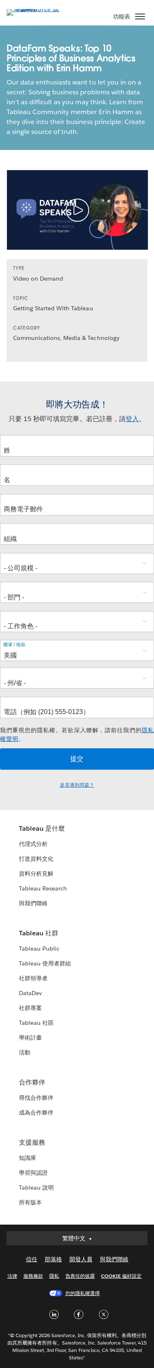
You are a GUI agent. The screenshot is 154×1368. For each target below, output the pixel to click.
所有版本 (30, 1202)
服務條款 (33, 1275)
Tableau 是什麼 (42, 828)
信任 (31, 1259)
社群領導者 (33, 978)
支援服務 (32, 1142)
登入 (132, 419)
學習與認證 (33, 1172)
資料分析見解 (36, 873)
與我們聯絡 (33, 903)
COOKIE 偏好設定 (121, 1275)
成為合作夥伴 (36, 1112)
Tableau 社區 (36, 1022)
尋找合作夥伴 (36, 1097)
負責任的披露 (80, 1275)
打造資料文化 (36, 858)
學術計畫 (30, 1037)
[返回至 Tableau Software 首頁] (35, 9)
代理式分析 (33, 844)
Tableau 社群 (38, 933)
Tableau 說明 (36, 1187)
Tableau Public (39, 948)
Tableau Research (43, 888)
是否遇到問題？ (77, 785)
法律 (12, 1275)
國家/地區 (14, 645)
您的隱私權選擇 (82, 1293)
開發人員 (80, 1259)
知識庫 (27, 1158)
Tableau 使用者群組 (45, 963)
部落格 (53, 1259)
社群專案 (30, 1008)
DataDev (30, 993)
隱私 (54, 1275)
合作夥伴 (32, 1082)
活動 (24, 1052)
